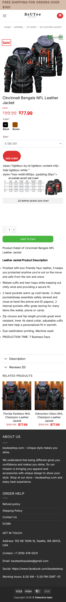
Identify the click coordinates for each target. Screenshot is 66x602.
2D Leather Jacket (51, 27)
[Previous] (3, 405)
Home (7, 27)
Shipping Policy (12, 510)
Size (6, 136)
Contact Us (10, 517)
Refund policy (11, 504)
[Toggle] (6, 359)
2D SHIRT (31, 27)
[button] (5, 16)
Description (17, 358)
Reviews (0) (17, 367)
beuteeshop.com (13, 448)
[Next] (63, 405)
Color (6, 119)
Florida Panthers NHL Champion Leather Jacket (16, 417)
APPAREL (19, 27)
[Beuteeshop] (33, 15)
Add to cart (27, 239)
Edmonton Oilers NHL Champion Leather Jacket (49, 417)
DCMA (7, 523)
